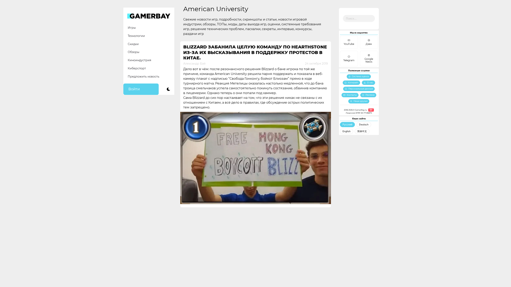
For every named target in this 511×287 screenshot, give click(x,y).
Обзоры (133, 52)
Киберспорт (137, 68)
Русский (347, 124)
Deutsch (363, 124)
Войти (134, 89)
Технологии (136, 36)
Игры (132, 27)
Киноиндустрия (139, 60)
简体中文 (362, 131)
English (347, 131)
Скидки (133, 44)
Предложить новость (143, 76)
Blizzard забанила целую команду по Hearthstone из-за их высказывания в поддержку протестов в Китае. (255, 52)
